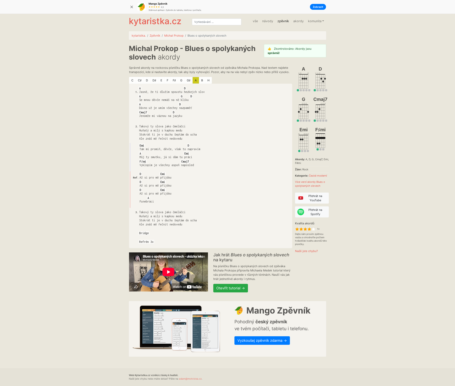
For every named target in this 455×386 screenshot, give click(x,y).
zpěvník (283, 21)
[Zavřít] (131, 7)
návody (267, 21)
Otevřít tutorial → (230, 288)
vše (255, 21)
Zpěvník (155, 35)
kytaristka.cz (155, 21)
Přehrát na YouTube (315, 198)
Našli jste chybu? (306, 251)
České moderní (318, 175)
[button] (316, 21)
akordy (298, 21)
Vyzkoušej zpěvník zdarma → (262, 340)
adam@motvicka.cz (190, 378)
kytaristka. (139, 35)
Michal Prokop (174, 35)
